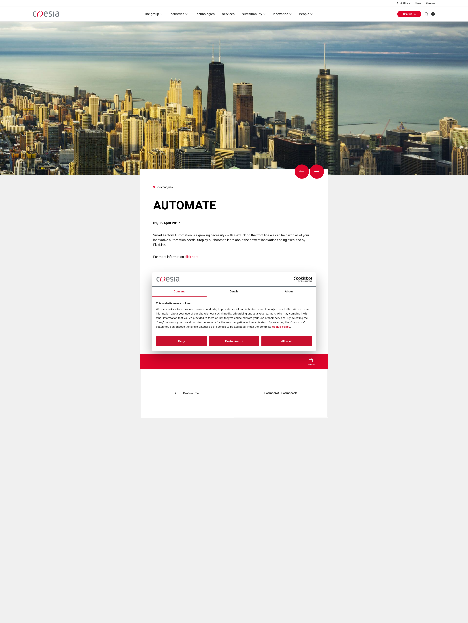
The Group (151, 14)
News (418, 3)
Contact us (409, 14)
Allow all (286, 341)
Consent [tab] (179, 291)
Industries (177, 14)
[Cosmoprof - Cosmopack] (317, 171)
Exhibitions (403, 3)
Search (426, 14)
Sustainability (252, 14)
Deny (181, 341)
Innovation (280, 14)
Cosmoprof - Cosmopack (280, 393)
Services (228, 14)
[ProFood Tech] (302, 171)
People (304, 14)
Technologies (205, 14)
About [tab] (289, 291)
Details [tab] (234, 291)
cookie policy (281, 326)
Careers (430, 3)
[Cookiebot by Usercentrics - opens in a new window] (296, 279)
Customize (232, 341)
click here (191, 257)
